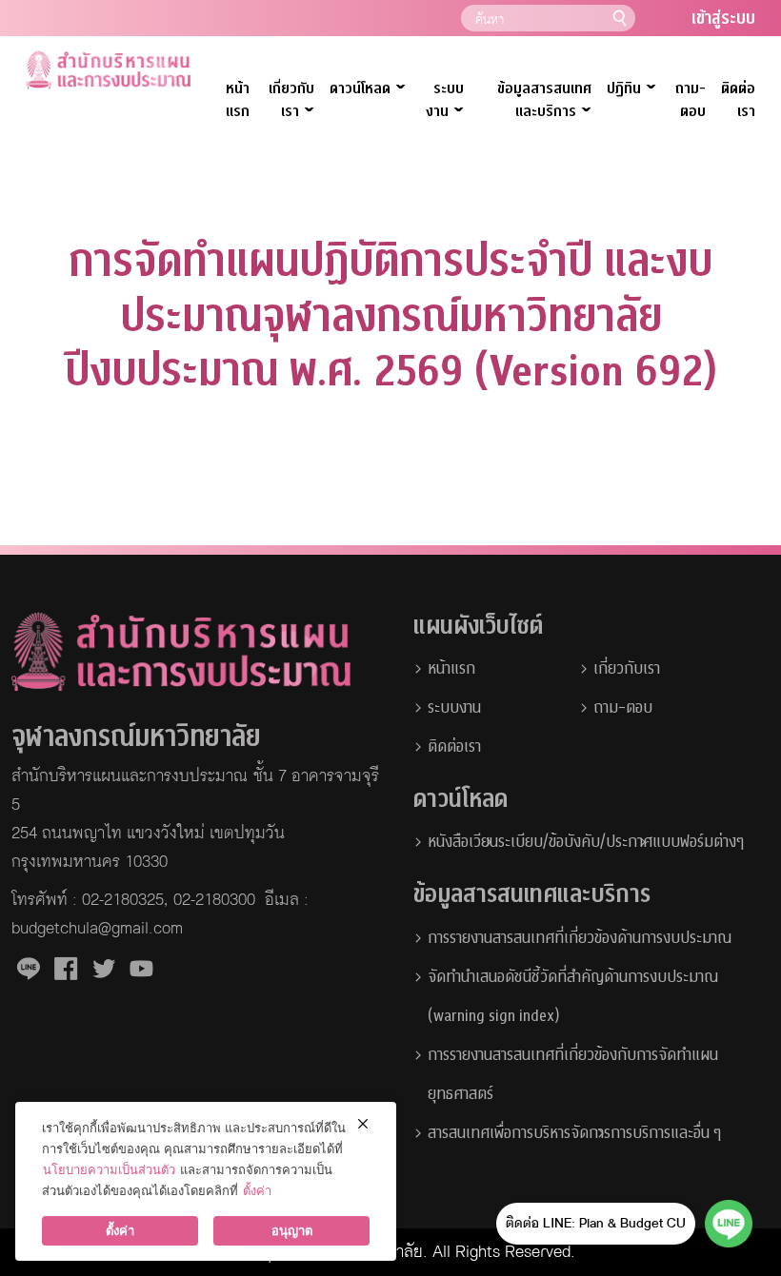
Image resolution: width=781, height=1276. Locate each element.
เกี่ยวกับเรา (291, 101)
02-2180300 (214, 900)
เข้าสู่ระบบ (723, 18)
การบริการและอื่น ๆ (666, 1133)
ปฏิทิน (631, 89)
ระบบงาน (454, 707)
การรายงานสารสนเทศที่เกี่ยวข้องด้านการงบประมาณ (579, 938)
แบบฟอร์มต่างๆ (698, 842)
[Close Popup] (362, 1124)
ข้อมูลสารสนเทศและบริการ (544, 101)
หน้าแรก (238, 100)
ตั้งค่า (257, 1190)
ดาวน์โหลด (368, 89)
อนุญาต (291, 1230)
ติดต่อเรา (738, 100)
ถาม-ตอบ (690, 100)
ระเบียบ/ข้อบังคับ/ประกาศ (575, 842)
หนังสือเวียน (463, 842)
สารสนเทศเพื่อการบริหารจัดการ (519, 1133)
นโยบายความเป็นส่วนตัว (109, 1169)
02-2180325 (123, 900)
